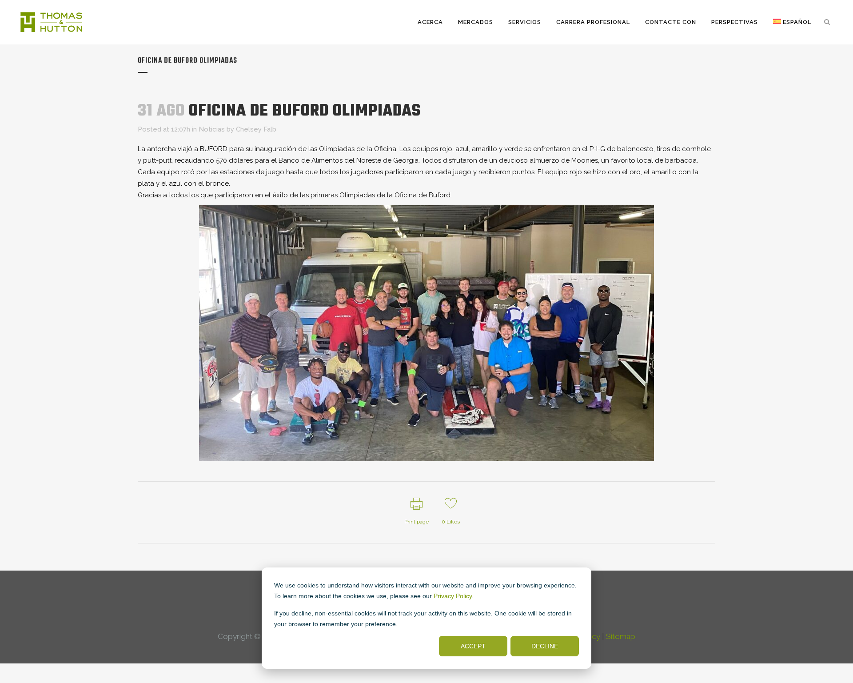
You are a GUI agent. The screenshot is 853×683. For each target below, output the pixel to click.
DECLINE (544, 646)
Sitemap (620, 636)
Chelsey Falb (256, 129)
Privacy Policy (453, 595)
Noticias (212, 129)
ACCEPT (473, 646)
